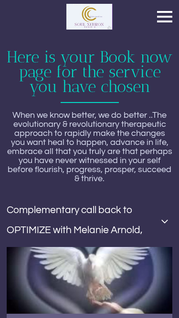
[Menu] (164, 16)
